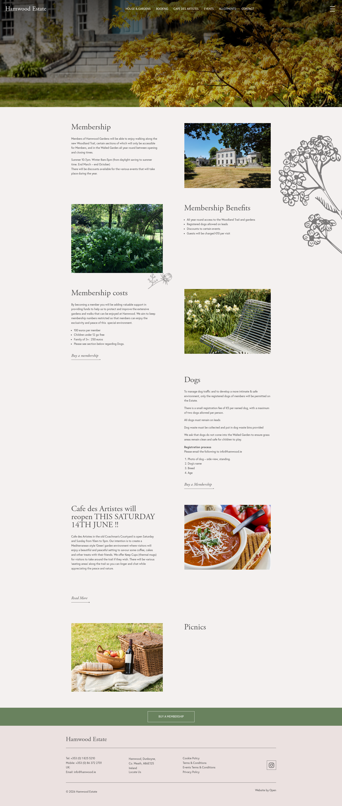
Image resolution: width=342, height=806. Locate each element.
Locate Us (135, 772)
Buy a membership (84, 355)
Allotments (227, 9)
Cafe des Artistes (186, 9)
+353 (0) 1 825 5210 (83, 758)
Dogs (192, 380)
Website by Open (265, 790)
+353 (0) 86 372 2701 (89, 763)
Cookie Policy (191, 758)
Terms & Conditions (194, 763)
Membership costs (99, 293)
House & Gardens (138, 9)
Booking (162, 9)
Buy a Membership (198, 484)
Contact (248, 9)
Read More (79, 598)
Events (209, 9)
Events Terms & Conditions (199, 767)
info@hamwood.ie (85, 772)
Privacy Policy (191, 772)
